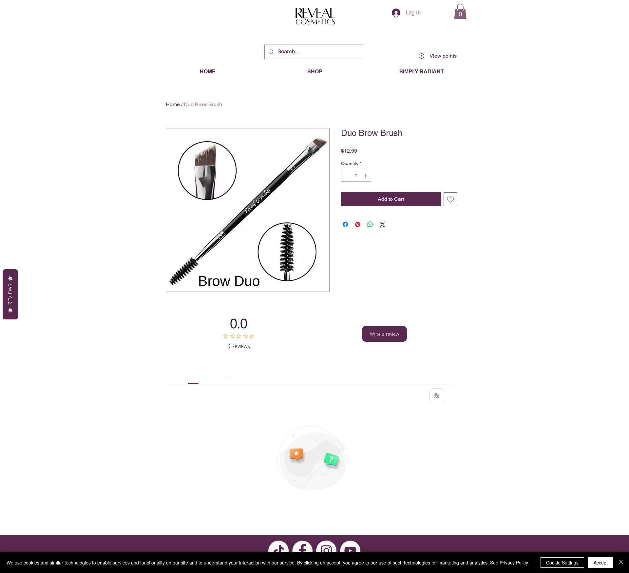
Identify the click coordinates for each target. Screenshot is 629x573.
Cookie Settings (562, 562)
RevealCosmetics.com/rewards (344, 233)
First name (270, 119)
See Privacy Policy (509, 562)
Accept (601, 562)
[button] (240, 60)
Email (265, 157)
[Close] (621, 562)
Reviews (10, 294)
